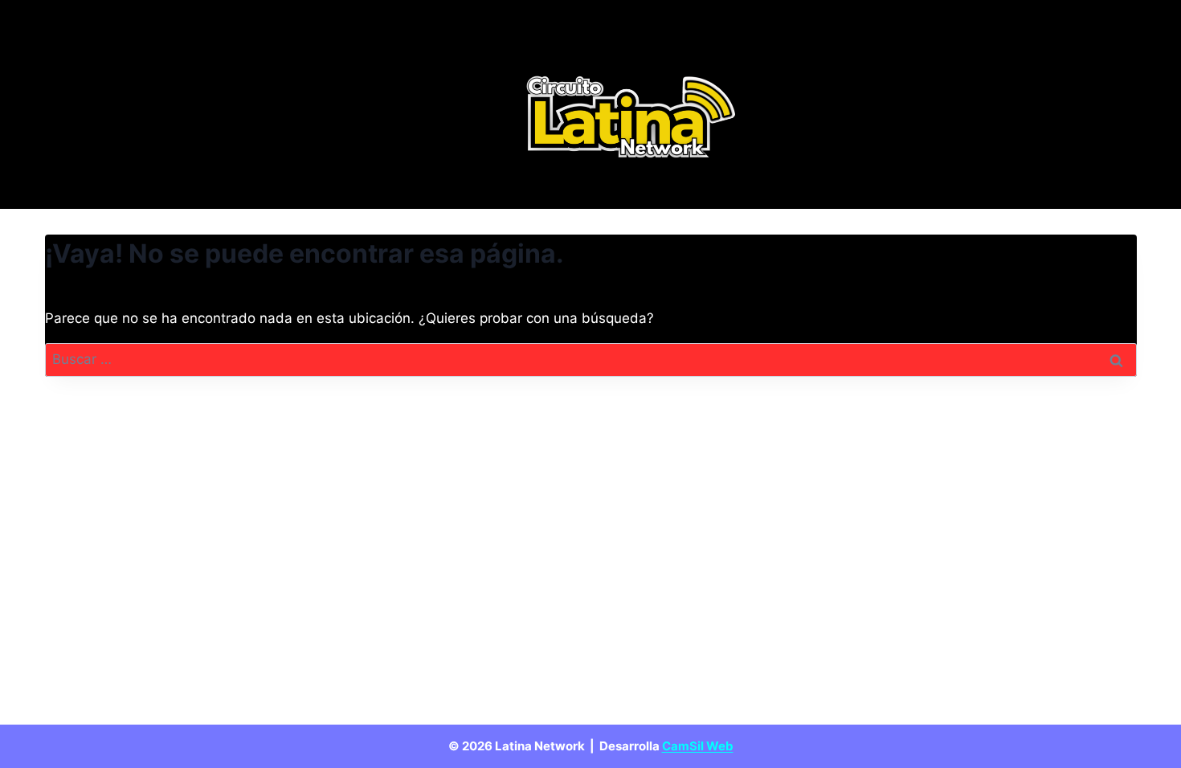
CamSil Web (698, 746)
